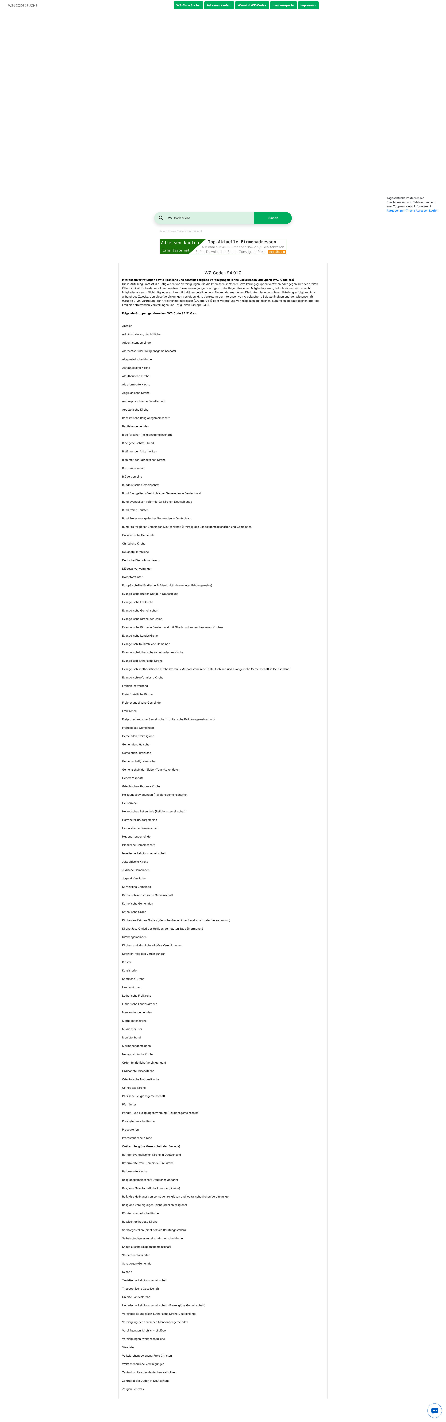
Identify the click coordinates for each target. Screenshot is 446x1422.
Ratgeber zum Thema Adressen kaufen (412, 210)
